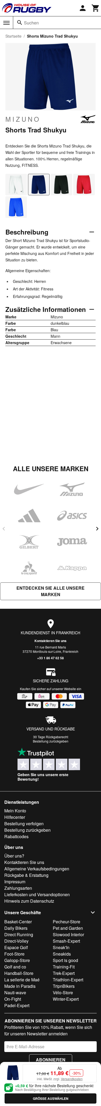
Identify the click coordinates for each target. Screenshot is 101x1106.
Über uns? (14, 856)
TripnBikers (64, 986)
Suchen (31, 23)
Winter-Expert (66, 999)
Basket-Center (18, 921)
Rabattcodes (16, 836)
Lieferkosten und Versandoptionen (37, 894)
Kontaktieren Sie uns (50, 641)
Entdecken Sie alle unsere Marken (50, 591)
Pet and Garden (68, 928)
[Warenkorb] (95, 8)
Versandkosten (72, 1078)
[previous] (4, 528)
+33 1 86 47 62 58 (50, 657)
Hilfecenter (14, 817)
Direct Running (18, 934)
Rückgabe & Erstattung (26, 875)
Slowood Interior (68, 934)
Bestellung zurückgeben (50, 741)
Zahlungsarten (18, 888)
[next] (97, 528)
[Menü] (6, 22)
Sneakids (62, 954)
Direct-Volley (16, 941)
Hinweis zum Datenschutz (29, 901)
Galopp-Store (17, 960)
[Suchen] (19, 22)
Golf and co (15, 967)
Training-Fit (64, 967)
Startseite (13, 36)
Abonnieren (50, 1060)
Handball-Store (18, 973)
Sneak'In (61, 947)
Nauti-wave (15, 992)
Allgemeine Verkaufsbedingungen (36, 869)
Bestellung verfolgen (24, 823)
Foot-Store (14, 954)
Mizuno (23, 119)
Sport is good (65, 960)
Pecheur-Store (66, 921)
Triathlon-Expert (68, 980)
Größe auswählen (50, 1098)
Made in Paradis (20, 986)
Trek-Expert (64, 973)
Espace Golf (16, 947)
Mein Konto (15, 811)
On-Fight (12, 999)
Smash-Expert (66, 941)
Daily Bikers (15, 928)
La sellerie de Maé (22, 980)
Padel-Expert (16, 1005)
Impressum (14, 881)
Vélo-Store (63, 992)
